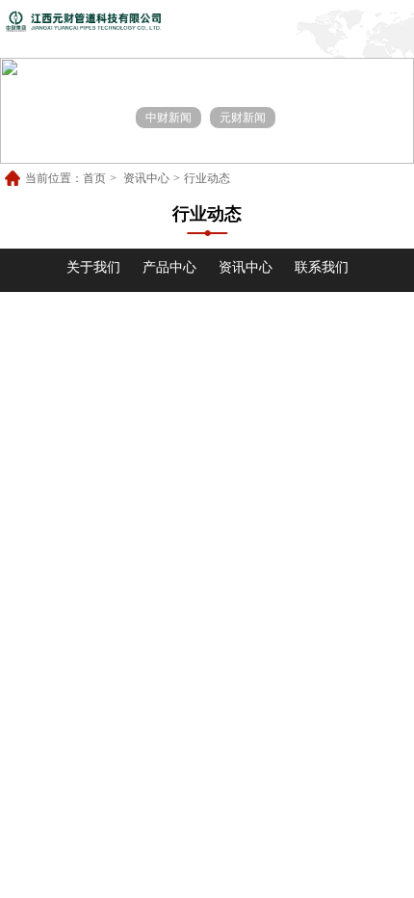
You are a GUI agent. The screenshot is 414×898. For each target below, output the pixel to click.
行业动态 (207, 178)
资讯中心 (146, 178)
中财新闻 (168, 117)
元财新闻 (243, 117)
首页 (94, 178)
